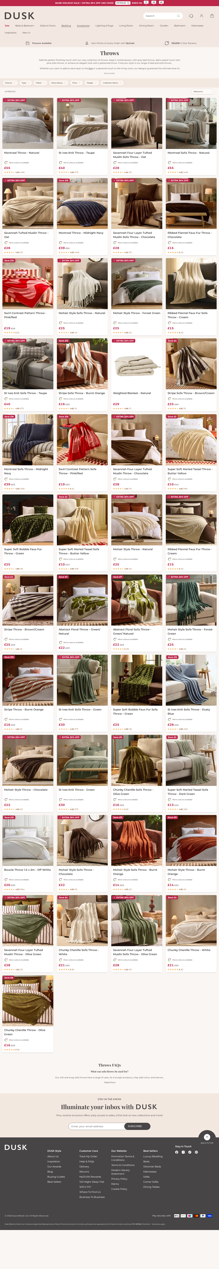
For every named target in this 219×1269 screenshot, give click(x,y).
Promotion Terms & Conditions (122, 1158)
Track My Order (88, 1156)
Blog (50, 1171)
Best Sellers (54, 1181)
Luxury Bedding (153, 1156)
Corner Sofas (150, 1181)
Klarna (115, 1184)
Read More (109, 1082)
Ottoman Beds (152, 1166)
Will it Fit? (85, 1186)
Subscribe (135, 1126)
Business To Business (92, 1197)
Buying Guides (56, 1176)
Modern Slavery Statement (120, 1172)
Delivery (84, 1166)
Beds (146, 1161)
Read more (109, 73)
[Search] (178, 16)
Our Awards (54, 1166)
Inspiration (53, 1161)
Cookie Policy (119, 1189)
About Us (53, 1156)
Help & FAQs (86, 1161)
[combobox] (163, 16)
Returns (84, 1171)
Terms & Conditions (123, 1165)
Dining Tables (151, 1186)
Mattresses (149, 1171)
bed (90, 68)
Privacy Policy (119, 1178)
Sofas (146, 1176)
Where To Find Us (90, 1192)
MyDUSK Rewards (90, 1176)
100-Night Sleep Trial (91, 1181)
